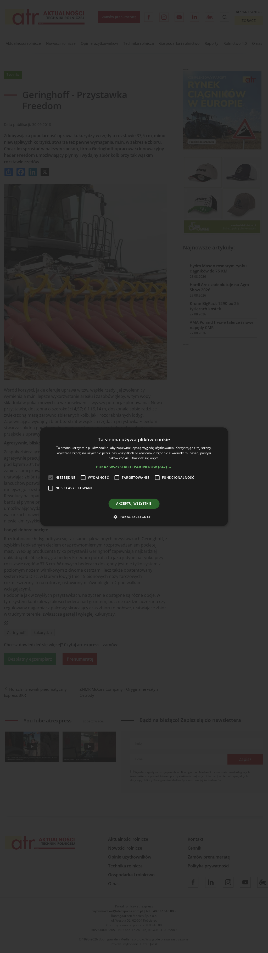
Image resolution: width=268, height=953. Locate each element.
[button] (134, 467)
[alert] (134, 476)
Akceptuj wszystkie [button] (134, 503)
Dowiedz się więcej (145, 458)
